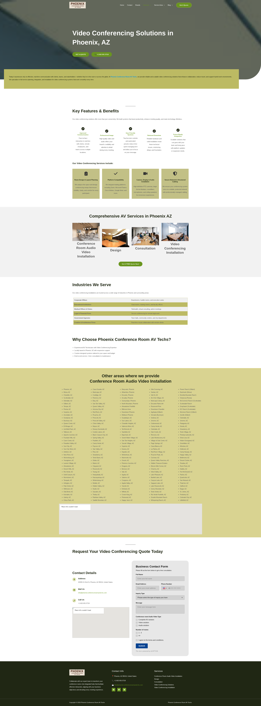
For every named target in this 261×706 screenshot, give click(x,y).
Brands (137, 5)
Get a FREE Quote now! (130, 264)
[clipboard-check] (86, 173)
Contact (129, 5)
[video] (145, 173)
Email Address (141, 584)
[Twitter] (119, 689)
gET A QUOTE (81, 54)
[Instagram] (124, 689)
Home (122, 5)
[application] (150, 5)
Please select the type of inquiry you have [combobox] (153, 597)
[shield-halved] (175, 173)
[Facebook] (113, 689)
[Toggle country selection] (165, 588)
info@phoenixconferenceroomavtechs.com (92, 593)
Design (115, 250)
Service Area (158, 5)
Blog (169, 5)
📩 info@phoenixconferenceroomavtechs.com (127, 685)
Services (146, 5)
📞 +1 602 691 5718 (102, 54)
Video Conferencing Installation (175, 248)
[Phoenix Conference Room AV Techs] (77, 5)
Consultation (145, 248)
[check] (115, 173)
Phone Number (166, 584)
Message (139, 603)
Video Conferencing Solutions (164, 685)
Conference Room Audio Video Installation (168, 676)
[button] (184, 5)
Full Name (139, 574)
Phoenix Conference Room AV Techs (124, 77)
